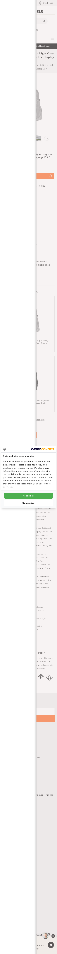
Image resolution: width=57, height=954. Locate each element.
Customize (28, 503)
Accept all (29, 496)
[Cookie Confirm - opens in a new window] (42, 449)
